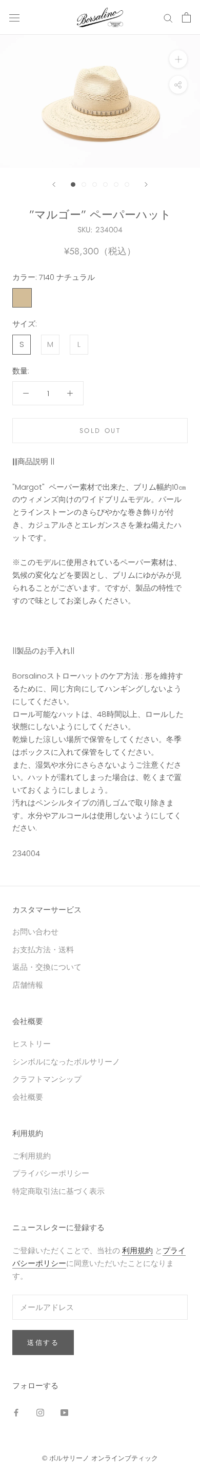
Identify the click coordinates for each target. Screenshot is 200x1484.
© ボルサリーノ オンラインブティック (100, 1458)
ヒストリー (31, 1043)
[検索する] (168, 17)
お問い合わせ (35, 931)
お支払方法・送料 (43, 949)
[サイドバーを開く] (14, 17)
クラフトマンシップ (47, 1079)
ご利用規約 (31, 1155)
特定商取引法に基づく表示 (58, 1191)
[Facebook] (16, 1412)
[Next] (146, 184)
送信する (43, 1342)
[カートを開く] (186, 17)
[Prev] (53, 184)
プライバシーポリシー (50, 1173)
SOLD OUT (100, 430)
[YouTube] (64, 1412)
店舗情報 (27, 984)
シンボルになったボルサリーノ (66, 1061)
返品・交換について (47, 967)
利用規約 (137, 1250)
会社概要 (27, 1097)
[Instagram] (40, 1412)
